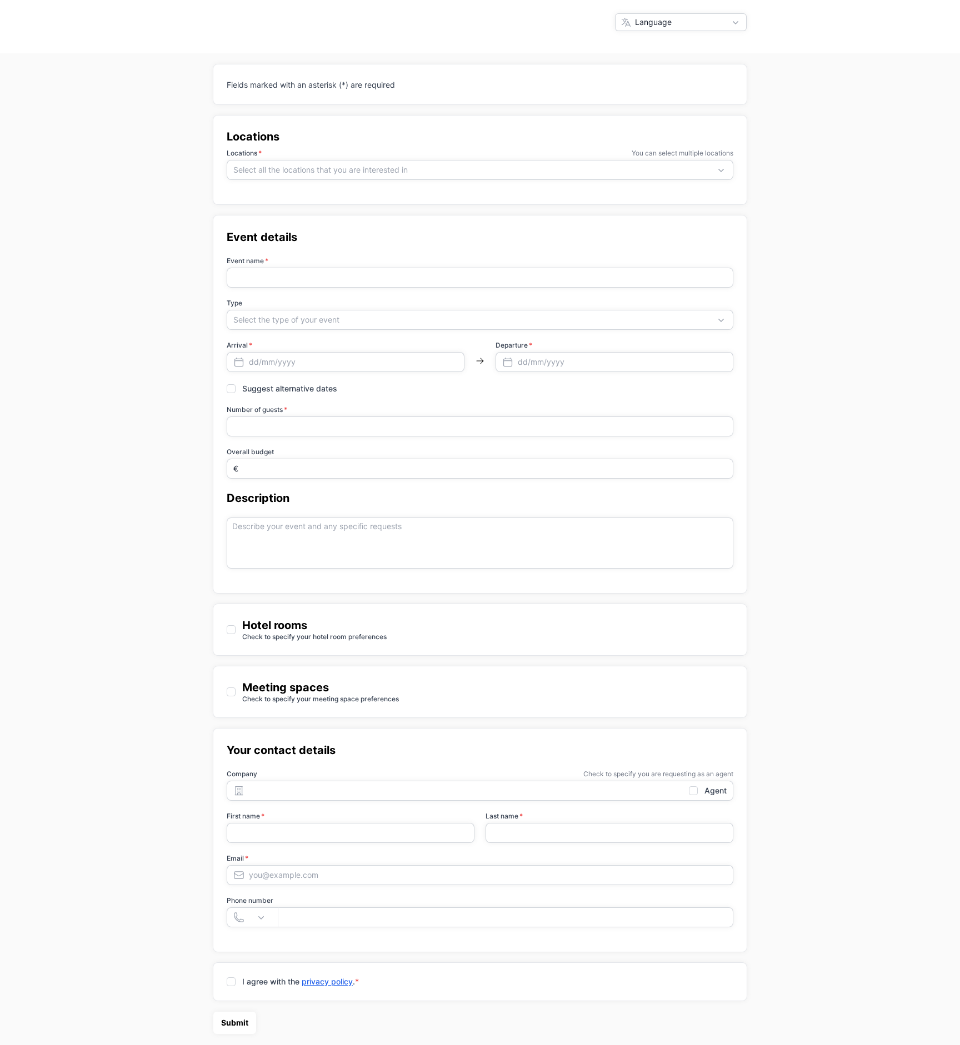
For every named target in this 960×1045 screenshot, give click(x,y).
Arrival (237, 345)
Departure (512, 345)
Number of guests (255, 409)
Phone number (250, 900)
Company (242, 774)
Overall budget (250, 452)
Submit (234, 1022)
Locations (242, 153)
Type (234, 303)
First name (243, 816)
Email (235, 858)
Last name (502, 816)
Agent (715, 790)
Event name (245, 261)
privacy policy (327, 981)
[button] (480, 170)
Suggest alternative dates (289, 388)
